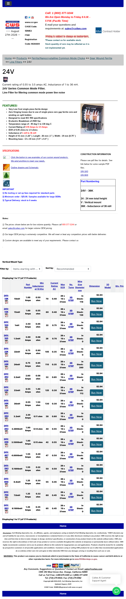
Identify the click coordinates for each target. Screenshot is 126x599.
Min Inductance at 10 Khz (38, 286)
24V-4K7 (6, 453)
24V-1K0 (84, 171)
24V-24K (6, 362)
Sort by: (49, 268)
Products (21, 58)
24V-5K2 (6, 467)
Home (8, 58)
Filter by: (4, 268)
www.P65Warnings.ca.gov (86, 559)
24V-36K (6, 402)
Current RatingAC (54, 286)
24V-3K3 (6, 427)
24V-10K (6, 297)
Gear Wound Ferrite (101, 58)
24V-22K (6, 350)
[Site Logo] (12, 24)
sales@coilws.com (16, 228)
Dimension (94, 286)
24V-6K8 (84, 175)
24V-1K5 (6, 337)
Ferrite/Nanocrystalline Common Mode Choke (58, 58)
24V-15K (6, 310)
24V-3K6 (6, 440)
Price (122, 286)
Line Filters (16, 61)
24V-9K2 (6, 506)
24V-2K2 (6, 375)
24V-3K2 (6, 414)
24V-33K (6, 388)
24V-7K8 (6, 493)
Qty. (117, 286)
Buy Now (96, 301)
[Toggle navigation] (8, 3)
